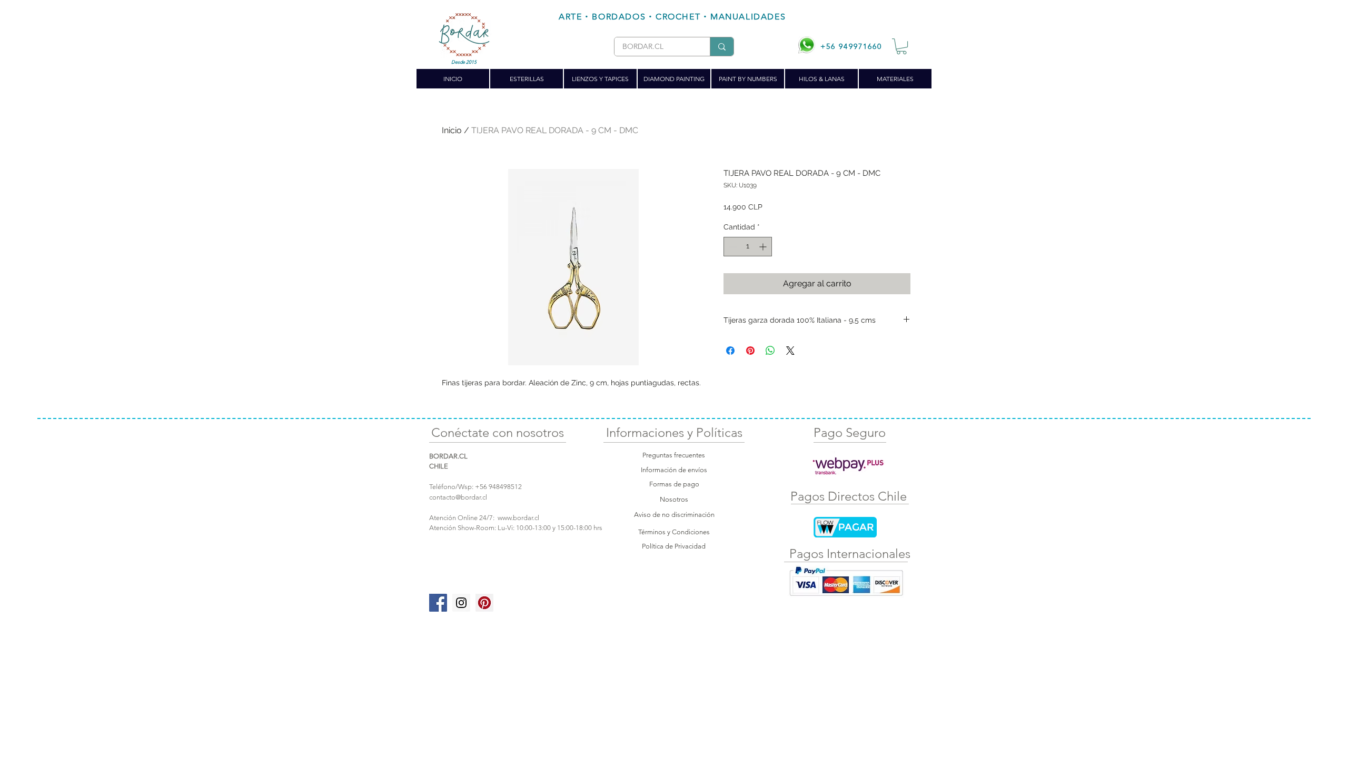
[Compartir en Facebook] (730, 350)
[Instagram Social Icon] (461, 603)
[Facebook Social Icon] (438, 603)
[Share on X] (790, 350)
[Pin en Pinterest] (750, 350)
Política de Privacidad (674, 546)
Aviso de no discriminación (674, 514)
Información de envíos (674, 470)
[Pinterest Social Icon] (484, 603)
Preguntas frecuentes (673, 455)
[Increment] (763, 246)
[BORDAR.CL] (722, 46)
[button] (901, 46)
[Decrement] (731, 246)
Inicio (452, 130)
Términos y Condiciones (674, 532)
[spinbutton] (747, 246)
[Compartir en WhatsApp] (770, 350)
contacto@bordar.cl (458, 497)
